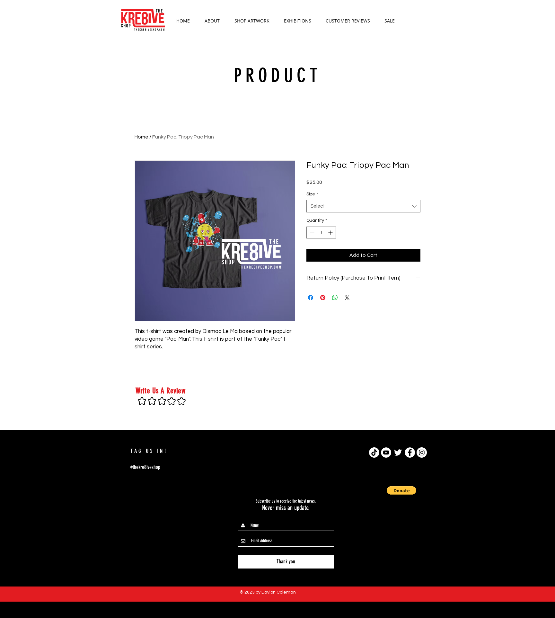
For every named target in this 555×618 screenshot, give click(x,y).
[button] (418, 20)
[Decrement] (311, 232)
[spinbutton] (321, 232)
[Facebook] (410, 452)
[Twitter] (398, 452)
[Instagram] (422, 452)
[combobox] (363, 206)
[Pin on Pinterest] (323, 297)
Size (312, 194)
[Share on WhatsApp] (335, 297)
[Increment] (331, 232)
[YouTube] (386, 452)
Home (141, 136)
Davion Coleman (278, 592)
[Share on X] (347, 297)
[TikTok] (374, 452)
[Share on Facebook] (310, 297)
